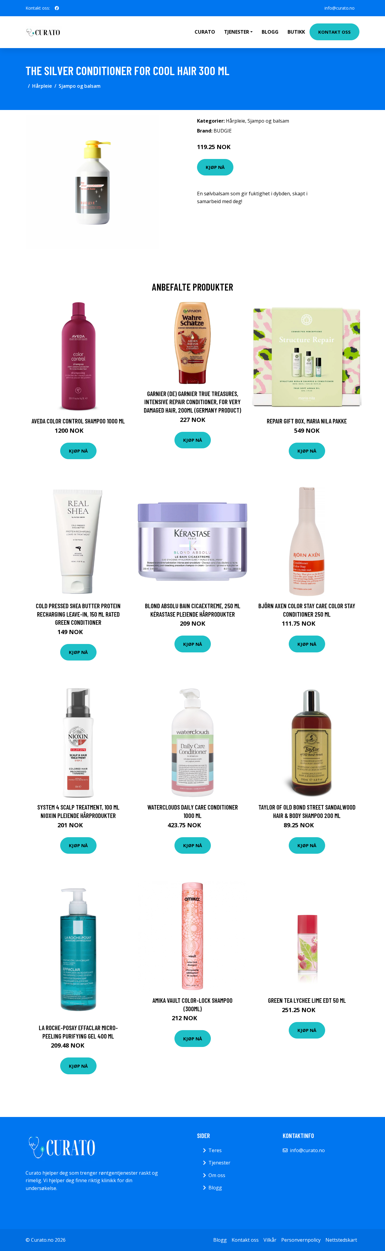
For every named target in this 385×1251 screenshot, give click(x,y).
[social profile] (56, 8)
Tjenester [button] (236, 32)
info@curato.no (340, 8)
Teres (215, 1150)
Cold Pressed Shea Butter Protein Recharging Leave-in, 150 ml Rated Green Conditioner (78, 614)
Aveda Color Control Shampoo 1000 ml (78, 421)
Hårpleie (42, 86)
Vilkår (269, 1240)
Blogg (270, 32)
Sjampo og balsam (79, 86)
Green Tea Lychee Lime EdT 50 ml (307, 1000)
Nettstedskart (341, 1240)
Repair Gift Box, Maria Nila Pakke (307, 421)
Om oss (216, 1175)
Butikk (296, 32)
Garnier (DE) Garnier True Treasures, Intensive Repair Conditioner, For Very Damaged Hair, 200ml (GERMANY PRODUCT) (192, 402)
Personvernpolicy (301, 1240)
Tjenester (219, 1162)
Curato (205, 32)
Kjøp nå (215, 167)
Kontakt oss (334, 32)
